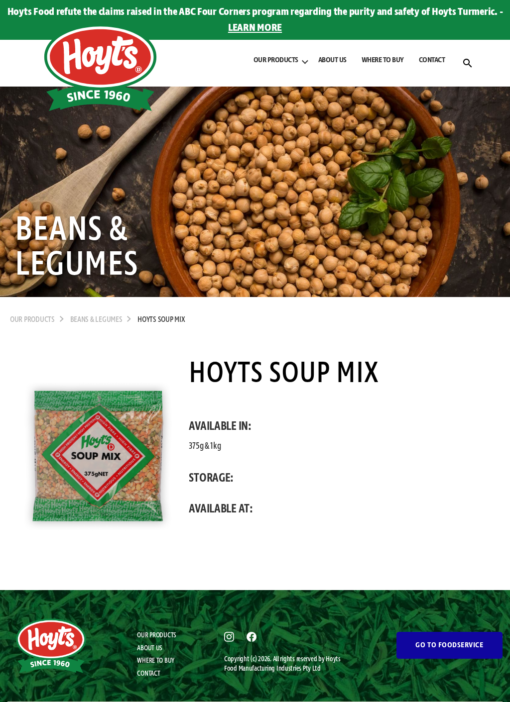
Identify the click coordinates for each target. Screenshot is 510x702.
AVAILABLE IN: (220, 426)
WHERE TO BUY (383, 60)
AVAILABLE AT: (221, 509)
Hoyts (333, 659)
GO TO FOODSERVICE (449, 645)
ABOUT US (332, 60)
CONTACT (432, 60)
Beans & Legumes (96, 320)
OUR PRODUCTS (156, 635)
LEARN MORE (255, 27)
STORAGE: (211, 478)
